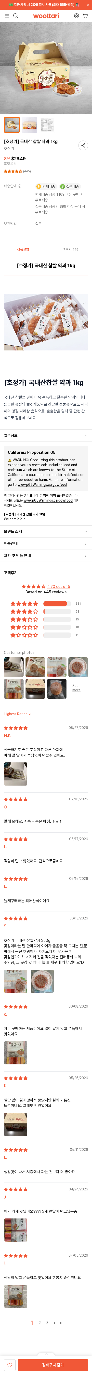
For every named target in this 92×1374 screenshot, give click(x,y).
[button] (13, 171)
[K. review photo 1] (15, 1124)
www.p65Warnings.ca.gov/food (42, 485)
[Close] (87, 5)
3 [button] (47, 1322)
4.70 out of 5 (58, 586)
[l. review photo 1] (15, 1296)
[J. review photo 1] (15, 1230)
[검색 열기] (16, 16)
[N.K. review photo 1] (15, 774)
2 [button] (40, 1322)
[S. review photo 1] (15, 981)
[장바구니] (85, 16)
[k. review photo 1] (15, 1053)
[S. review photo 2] (42, 981)
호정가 (9, 148)
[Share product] (83, 145)
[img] (15, 728)
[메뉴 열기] (7, 16)
